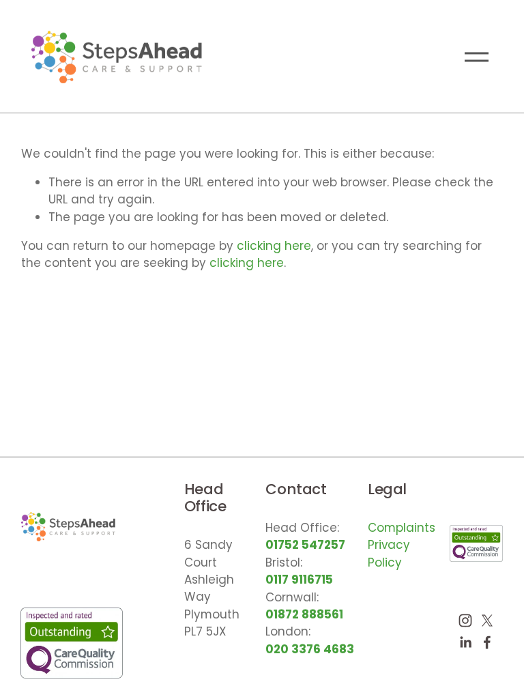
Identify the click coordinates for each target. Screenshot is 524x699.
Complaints (401, 527)
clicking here (274, 246)
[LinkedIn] (465, 642)
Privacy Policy (389, 553)
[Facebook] (487, 642)
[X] (487, 620)
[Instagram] (465, 620)
